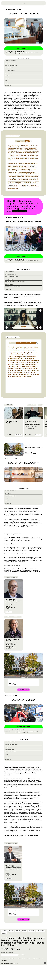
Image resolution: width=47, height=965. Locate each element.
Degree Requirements (10, 60)
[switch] (10, 933)
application (14, 808)
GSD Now (4, 933)
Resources (8, 85)
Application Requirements (11, 65)
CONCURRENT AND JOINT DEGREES (12, 286)
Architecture (8, 611)
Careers (7, 75)
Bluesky (11, 930)
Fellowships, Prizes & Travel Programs (15, 281)
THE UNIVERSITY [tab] (20, 141)
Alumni (7, 78)
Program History (9, 749)
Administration (9, 279)
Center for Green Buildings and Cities (17, 176)
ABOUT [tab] (27, 141)
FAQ (6, 80)
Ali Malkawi (10, 865)
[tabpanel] (23, 167)
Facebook (4, 930)
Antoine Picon (10, 599)
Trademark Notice (4, 960)
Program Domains (9, 271)
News (6, 498)
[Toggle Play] (31, 141)
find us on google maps (23, 689)
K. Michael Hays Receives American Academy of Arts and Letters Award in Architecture (32, 424)
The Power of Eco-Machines (12, 422)
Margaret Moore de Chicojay (12, 640)
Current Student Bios (10, 495)
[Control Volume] (40, 327)
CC (37, 327)
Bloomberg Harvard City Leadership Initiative (19, 185)
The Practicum (8, 73)
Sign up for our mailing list (7, 952)
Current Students (9, 68)
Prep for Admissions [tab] (30, 342)
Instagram (31, 930)
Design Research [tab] (20, 342)
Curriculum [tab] (12, 342)
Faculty (7, 83)
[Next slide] (41, 405)
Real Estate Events (10, 70)
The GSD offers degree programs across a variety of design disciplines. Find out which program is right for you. (22, 206)
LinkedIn (24, 930)
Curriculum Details (10, 63)
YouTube (18, 930)
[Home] (10, 949)
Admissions (8, 493)
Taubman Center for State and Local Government (20, 184)
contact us (8, 837)
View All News (32, 404)
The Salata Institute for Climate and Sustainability (23, 180)
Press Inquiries (40, 930)
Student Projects (9, 284)
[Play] (7, 327)
